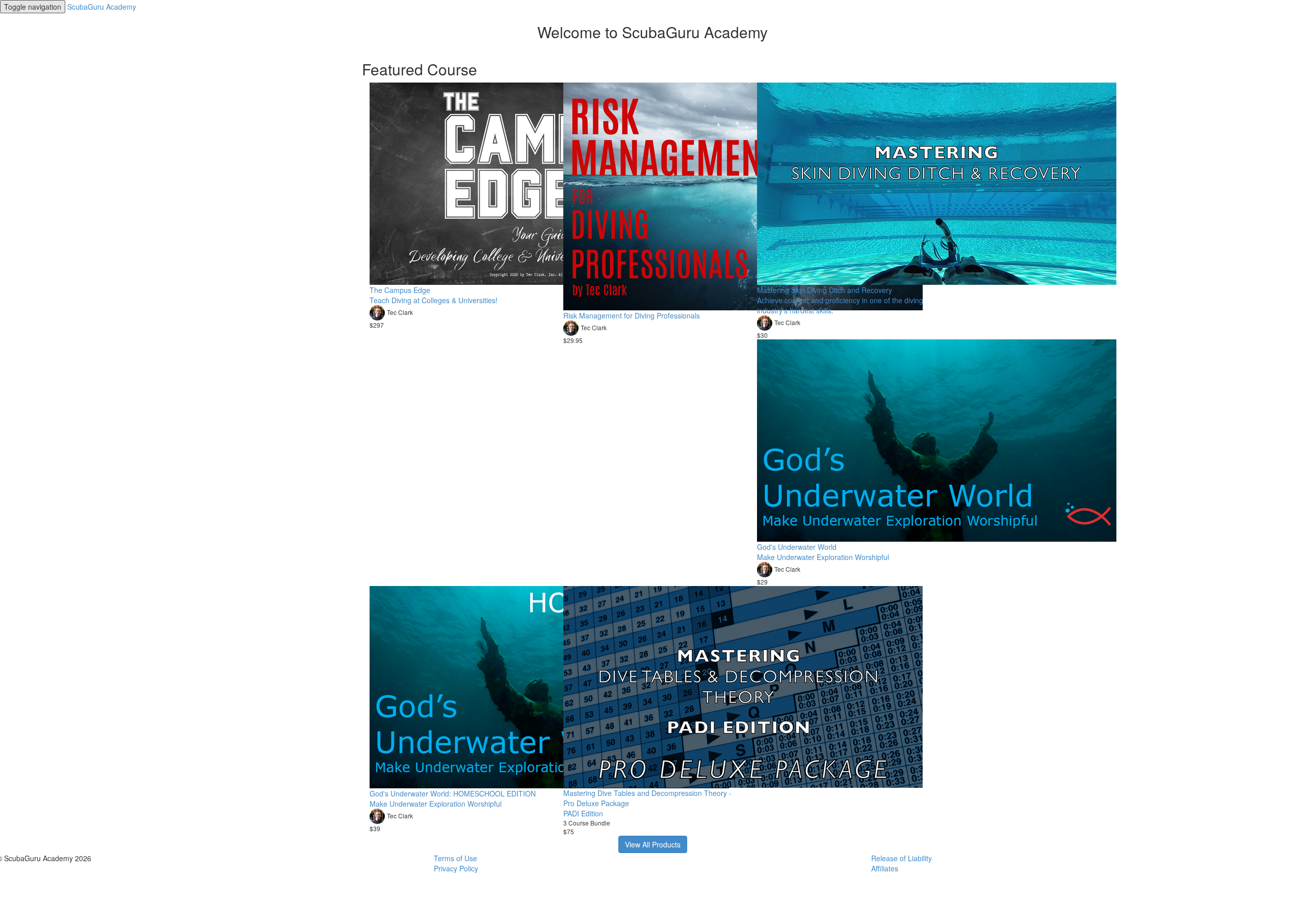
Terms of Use (455, 858)
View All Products (653, 844)
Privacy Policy (456, 868)
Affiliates (884, 868)
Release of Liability (901, 858)
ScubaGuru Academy (101, 7)
